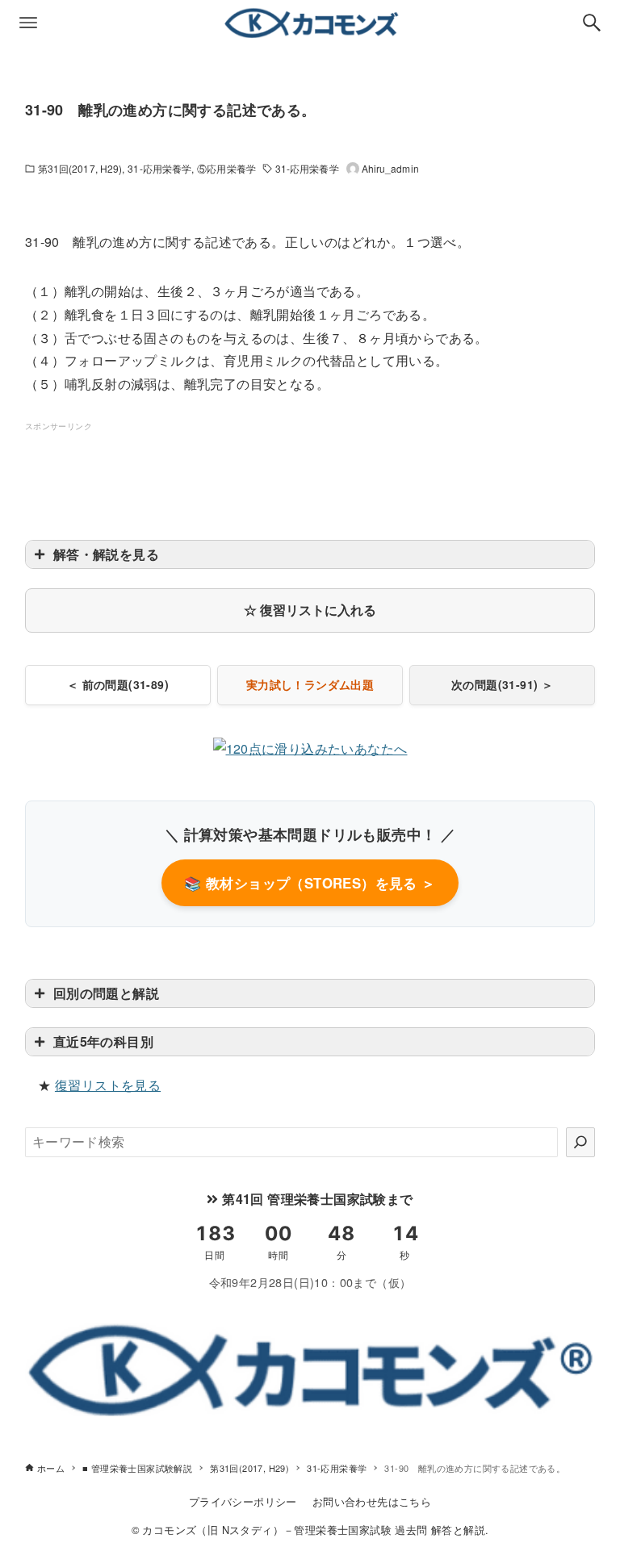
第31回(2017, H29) (80, 168)
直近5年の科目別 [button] (103, 1041)
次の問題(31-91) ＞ (502, 684)
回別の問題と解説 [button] (106, 993)
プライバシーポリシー (243, 1501)
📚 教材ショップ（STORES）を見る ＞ (309, 883)
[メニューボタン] (28, 22)
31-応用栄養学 (159, 168)
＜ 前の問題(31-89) (118, 684)
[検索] (580, 1141)
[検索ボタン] (592, 22)
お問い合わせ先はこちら (371, 1501)
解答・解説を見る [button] (106, 554)
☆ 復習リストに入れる (310, 609)
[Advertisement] (319, 470)
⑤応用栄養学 (226, 168)
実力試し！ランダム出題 (310, 684)
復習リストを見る (108, 1085)
